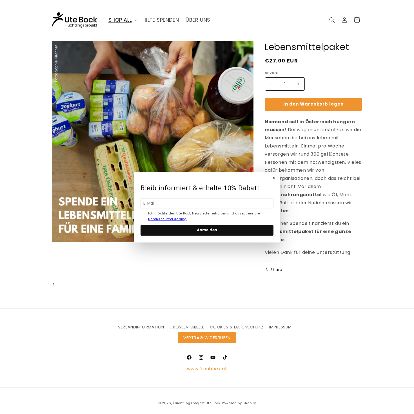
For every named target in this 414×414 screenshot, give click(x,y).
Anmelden (207, 230)
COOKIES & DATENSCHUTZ (237, 327)
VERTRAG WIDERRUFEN (207, 338)
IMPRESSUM (280, 327)
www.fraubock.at (207, 369)
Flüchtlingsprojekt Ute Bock (197, 403)
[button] (122, 19)
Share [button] (276, 269)
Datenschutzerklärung (167, 219)
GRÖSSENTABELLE (187, 327)
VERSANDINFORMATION (141, 327)
